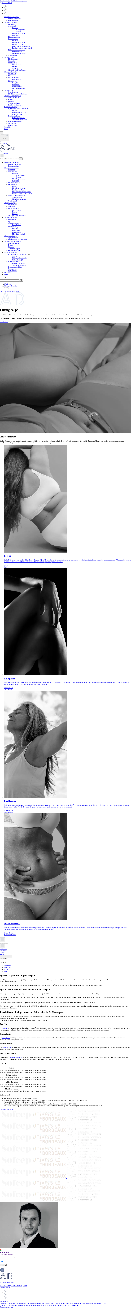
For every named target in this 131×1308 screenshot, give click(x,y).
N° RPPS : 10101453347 (70, 1305)
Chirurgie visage (21, 1303)
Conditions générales (55, 1305)
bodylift (4, 1028)
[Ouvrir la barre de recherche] (1, 132)
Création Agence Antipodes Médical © (12, 1305)
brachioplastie (6, 1047)
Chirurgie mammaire (33, 1303)
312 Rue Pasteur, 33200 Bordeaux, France (13, 1)
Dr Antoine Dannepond (7, 1303)
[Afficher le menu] (2, 155)
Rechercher (3, 278)
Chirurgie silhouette (46, 1303)
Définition (7, 966)
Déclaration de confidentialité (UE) (36, 1305)
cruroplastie (6, 1038)
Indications (7, 967)
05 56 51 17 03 (7, 3)
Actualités (98, 1303)
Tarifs (6, 971)
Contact (2, 1307)
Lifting (6, 969)
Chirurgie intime (59, 1303)
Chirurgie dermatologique (72, 1303)
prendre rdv (9, 1307)
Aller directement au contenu (9, 291)
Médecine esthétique (88, 1303)
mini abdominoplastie (16, 1057)
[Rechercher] (21, 158)
